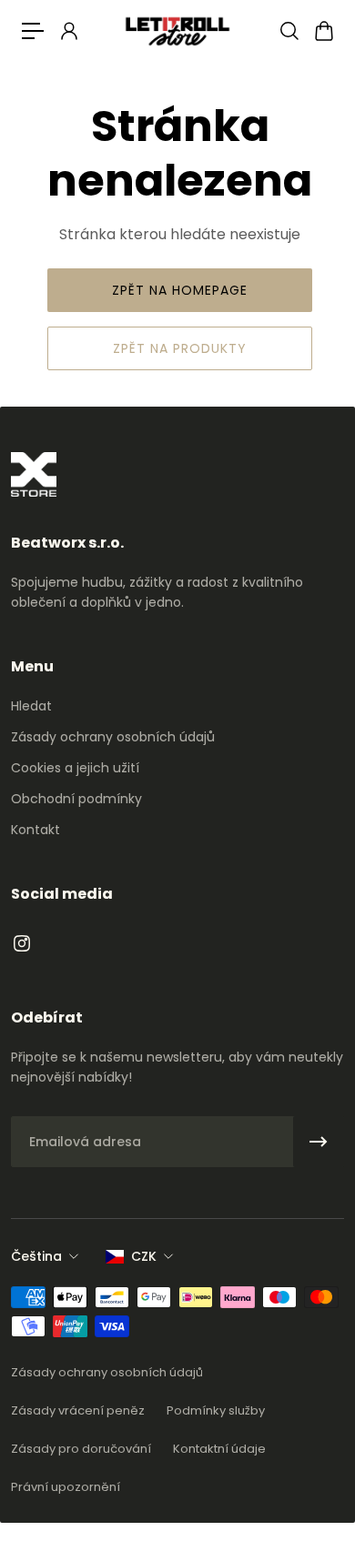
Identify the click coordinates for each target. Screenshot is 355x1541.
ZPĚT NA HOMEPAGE (180, 290)
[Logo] (177, 30)
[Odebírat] (318, 1141)
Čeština (36, 1256)
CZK (144, 1256)
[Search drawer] (288, 31)
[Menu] (33, 30)
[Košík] (323, 31)
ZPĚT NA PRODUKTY (180, 348)
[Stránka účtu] (68, 31)
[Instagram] (22, 943)
